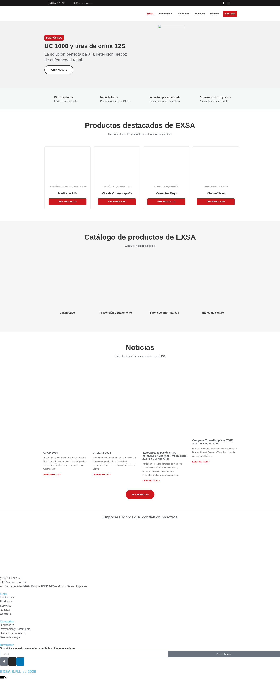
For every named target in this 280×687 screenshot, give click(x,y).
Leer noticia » (52, 474)
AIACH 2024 (50, 452)
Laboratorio (70, 186)
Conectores (161, 186)
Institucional (166, 13)
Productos (183, 13)
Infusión (173, 186)
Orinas (82, 186)
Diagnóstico (55, 186)
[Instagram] (229, 3)
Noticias (214, 13)
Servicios (200, 13)
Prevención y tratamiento (115, 312)
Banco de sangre (213, 312)
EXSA (150, 13)
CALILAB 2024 (102, 452)
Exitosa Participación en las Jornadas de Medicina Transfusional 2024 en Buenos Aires (164, 455)
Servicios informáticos (164, 312)
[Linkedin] (234, 3)
